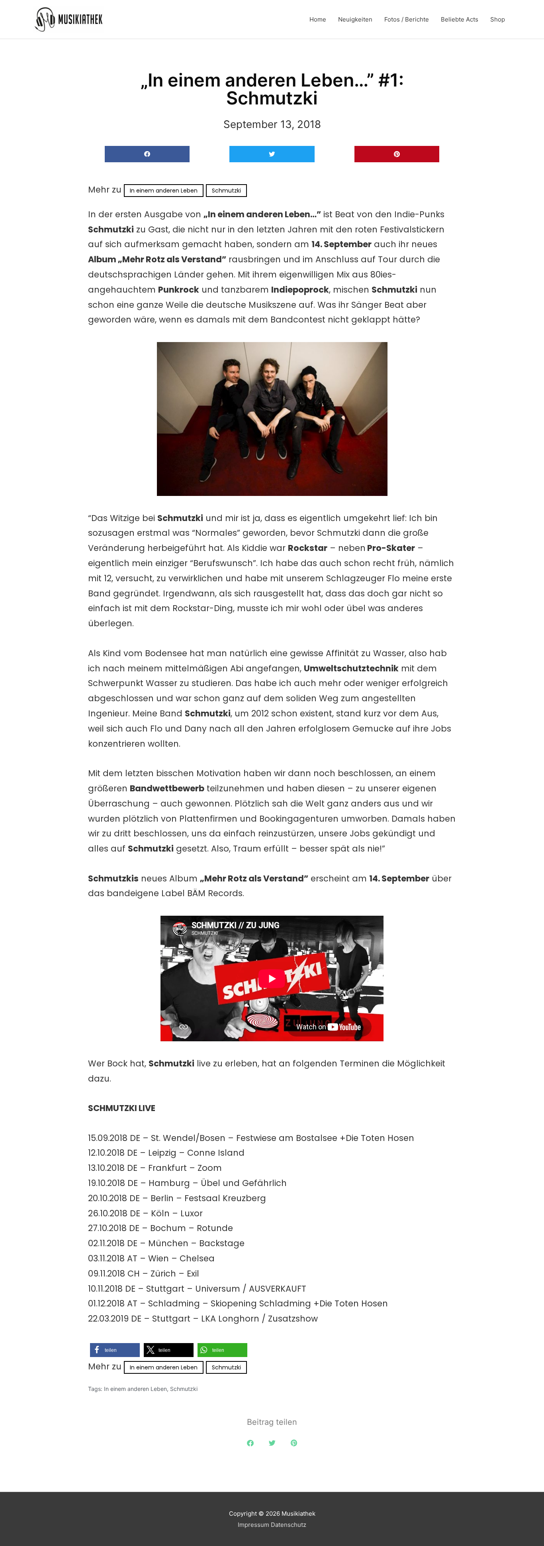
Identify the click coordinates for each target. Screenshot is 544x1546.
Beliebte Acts (459, 19)
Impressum (253, 1524)
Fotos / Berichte (406, 19)
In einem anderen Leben (164, 191)
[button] (147, 154)
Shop (497, 19)
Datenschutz (288, 1524)
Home (317, 19)
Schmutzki (226, 191)
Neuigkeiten (355, 19)
